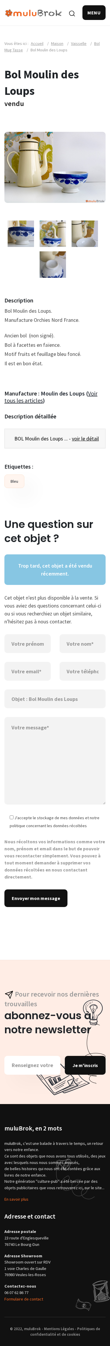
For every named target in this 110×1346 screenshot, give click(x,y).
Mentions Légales (59, 1328)
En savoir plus (16, 1199)
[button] (94, 12)
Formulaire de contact (23, 1299)
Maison (57, 43)
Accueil (37, 43)
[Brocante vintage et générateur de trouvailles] (33, 12)
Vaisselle (79, 43)
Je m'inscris (85, 1065)
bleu (14, 481)
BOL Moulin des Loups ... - (56, 438)
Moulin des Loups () (50, 397)
